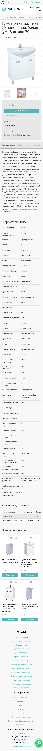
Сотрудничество (20, 698)
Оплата (20, 705)
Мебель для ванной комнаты (21, 672)
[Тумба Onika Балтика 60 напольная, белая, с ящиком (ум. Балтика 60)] (29, 548)
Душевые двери (21, 637)
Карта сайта (20, 725)
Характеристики (24, 145)
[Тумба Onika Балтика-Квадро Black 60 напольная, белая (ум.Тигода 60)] (10, 593)
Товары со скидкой (21, 688)
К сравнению (11, 125)
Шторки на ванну (21, 661)
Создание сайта (17, 746)
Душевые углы (21, 645)
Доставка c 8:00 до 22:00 (12, 135)
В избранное (11, 122)
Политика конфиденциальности (20, 721)
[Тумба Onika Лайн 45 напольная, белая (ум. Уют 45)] (29, 593)
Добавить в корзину (21, 111)
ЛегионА (28, 746)
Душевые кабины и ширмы (22, 676)
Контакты (21, 713)
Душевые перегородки (21, 641)
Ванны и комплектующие (21, 680)
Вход (25, 2)
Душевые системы (21, 657)
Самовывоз (8, 132)
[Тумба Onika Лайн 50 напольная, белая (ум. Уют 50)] (10, 548)
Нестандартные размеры (21, 684)
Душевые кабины (21, 649)
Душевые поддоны (21, 653)
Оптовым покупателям (21, 717)
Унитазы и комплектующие (21, 664)
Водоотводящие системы (21, 668)
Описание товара (8, 145)
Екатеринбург (21, 733)
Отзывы (21, 709)
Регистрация (36, 2)
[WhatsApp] (38, 743)
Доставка (38, 145)
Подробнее (10, 575)
